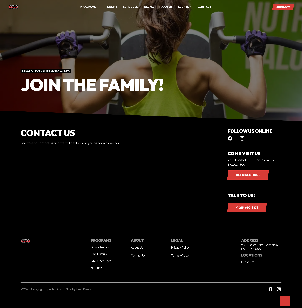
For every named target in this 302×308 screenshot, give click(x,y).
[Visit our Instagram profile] (242, 138)
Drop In (112, 7)
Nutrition (96, 268)
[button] (89, 7)
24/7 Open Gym (101, 261)
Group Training (100, 247)
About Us (137, 247)
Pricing (148, 7)
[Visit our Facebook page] (230, 138)
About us (165, 7)
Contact (204, 7)
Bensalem (247, 262)
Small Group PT (101, 254)
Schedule (130, 7)
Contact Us (138, 255)
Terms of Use (180, 255)
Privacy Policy (180, 247)
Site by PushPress (78, 289)
